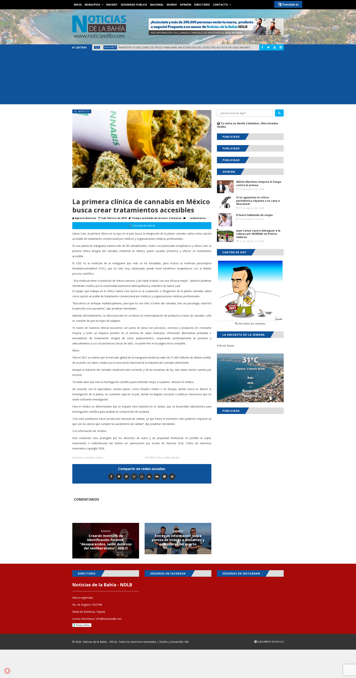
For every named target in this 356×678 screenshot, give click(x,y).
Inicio (78, 4)
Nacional (157, 4)
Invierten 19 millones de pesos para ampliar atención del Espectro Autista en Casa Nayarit (184, 47)
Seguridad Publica (134, 4)
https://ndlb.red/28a (168, 457)
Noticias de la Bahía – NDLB (100, 641)
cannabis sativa (94, 457)
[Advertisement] (178, 78)
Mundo (172, 4)
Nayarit (112, 4)
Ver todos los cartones (252, 323)
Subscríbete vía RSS (268, 641)
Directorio (202, 4)
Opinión (185, 4)
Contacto (220, 4)
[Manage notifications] (7, 671)
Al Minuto (82, 111)
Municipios (92, 4)
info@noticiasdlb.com (109, 618)
